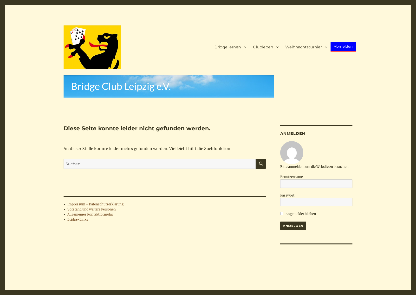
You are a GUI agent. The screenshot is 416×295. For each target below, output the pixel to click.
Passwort (287, 195)
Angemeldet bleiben (300, 214)
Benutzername (291, 177)
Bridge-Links (77, 219)
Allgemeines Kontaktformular (90, 214)
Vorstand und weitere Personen (91, 209)
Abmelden (343, 46)
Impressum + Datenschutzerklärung (95, 204)
